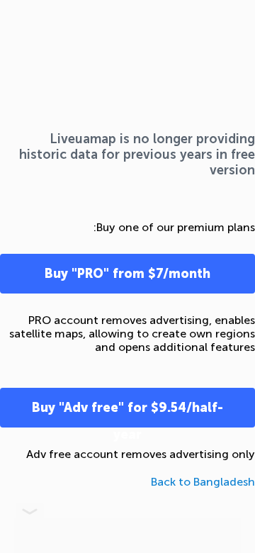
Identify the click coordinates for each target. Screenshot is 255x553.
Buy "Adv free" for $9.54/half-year (127, 414)
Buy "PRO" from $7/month (127, 273)
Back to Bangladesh (203, 481)
